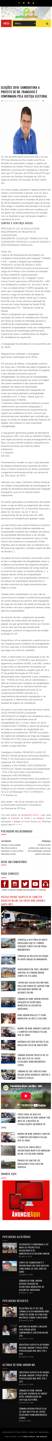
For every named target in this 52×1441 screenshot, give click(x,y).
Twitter (27, 818)
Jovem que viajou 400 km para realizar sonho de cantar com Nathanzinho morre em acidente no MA (33, 987)
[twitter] (24, 3)
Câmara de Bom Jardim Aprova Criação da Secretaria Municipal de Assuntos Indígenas (33, 1003)
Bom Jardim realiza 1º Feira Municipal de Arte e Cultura (32, 1016)
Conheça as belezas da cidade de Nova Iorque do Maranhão (33, 957)
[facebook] (19, 3)
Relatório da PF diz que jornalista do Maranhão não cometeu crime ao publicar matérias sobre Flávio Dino (34, 1313)
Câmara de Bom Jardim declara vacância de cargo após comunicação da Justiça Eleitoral (33, 1395)
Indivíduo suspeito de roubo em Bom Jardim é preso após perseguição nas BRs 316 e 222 (34, 1349)
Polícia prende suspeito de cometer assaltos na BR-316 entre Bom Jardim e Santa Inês (23, 900)
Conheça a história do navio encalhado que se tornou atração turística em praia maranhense (32, 944)
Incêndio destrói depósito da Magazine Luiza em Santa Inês (33, 1043)
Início (6, 23)
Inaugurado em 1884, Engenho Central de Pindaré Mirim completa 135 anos (33, 972)
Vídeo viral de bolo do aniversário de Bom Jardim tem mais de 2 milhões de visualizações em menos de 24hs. (25, 1121)
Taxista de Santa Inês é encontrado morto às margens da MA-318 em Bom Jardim (34, 1150)
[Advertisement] (26, 55)
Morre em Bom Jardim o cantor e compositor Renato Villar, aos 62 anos (34, 1032)
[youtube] (33, 3)
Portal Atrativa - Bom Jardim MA (35, 1436)
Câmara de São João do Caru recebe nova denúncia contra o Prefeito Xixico (34, 1074)
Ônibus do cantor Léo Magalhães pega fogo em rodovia (30, 1164)
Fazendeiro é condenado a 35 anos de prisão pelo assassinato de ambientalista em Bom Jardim (34, 1249)
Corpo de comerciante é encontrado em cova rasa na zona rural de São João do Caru (34, 1267)
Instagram (40, 818)
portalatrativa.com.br (30, 815)
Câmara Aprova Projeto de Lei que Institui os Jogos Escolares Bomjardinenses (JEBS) (33, 1060)
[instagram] (28, 3)
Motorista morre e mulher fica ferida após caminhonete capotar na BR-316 (34, 1331)
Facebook (15, 818)
